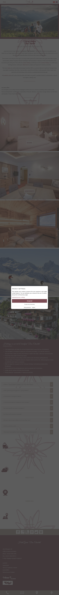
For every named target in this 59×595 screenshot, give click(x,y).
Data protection (27, 307)
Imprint (33, 307)
